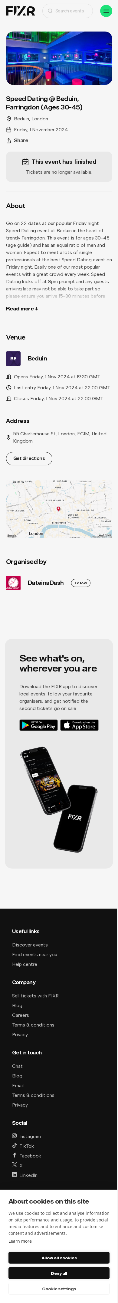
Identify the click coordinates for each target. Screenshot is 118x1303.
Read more (20, 309)
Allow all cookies (59, 1257)
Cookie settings (59, 1288)
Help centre (24, 964)
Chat (17, 1066)
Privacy (20, 1034)
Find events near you (34, 954)
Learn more (20, 1241)
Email (18, 1085)
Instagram (30, 1136)
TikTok (26, 1146)
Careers (20, 1015)
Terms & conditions (33, 1025)
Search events (69, 11)
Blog (17, 1005)
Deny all (59, 1273)
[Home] (20, 11)
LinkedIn (28, 1175)
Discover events (30, 945)
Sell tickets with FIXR (35, 996)
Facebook (30, 1156)
